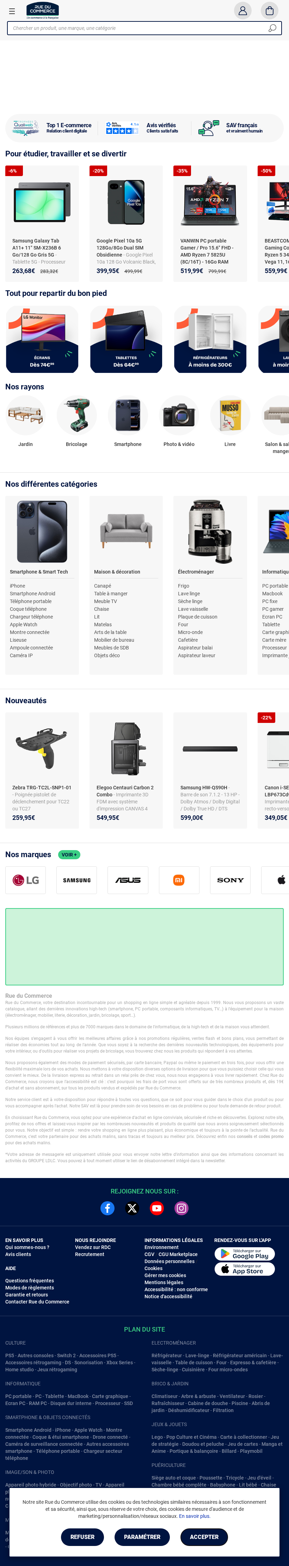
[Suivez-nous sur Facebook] (107, 1208)
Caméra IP (21, 655)
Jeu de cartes (243, 1444)
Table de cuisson (194, 1362)
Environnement (161, 1247)
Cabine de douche (208, 1403)
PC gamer (273, 609)
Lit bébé (248, 1485)
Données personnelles (169, 1261)
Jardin (25, 444)
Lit (97, 617)
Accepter (204, 1537)
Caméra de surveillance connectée (44, 1444)
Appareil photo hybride (30, 1485)
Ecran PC (272, 617)
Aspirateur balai (195, 648)
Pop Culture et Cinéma (191, 1437)
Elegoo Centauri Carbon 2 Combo (125, 791)
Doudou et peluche (203, 1444)
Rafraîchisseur (168, 1403)
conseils (244, 1136)
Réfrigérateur (167, 1355)
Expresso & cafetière (253, 1362)
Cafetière (188, 640)
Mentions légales (163, 1282)
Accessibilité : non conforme (176, 1289)
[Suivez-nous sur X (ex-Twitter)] (132, 1208)
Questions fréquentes (29, 1280)
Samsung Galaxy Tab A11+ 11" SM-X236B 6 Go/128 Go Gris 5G (36, 248)
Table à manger (111, 593)
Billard (229, 1451)
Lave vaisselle (193, 609)
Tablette (271, 624)
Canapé (102, 586)
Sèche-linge (165, 1369)
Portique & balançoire (194, 1451)
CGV (149, 1254)
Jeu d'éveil (259, 1478)
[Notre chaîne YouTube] (157, 1208)
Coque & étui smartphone (60, 1437)
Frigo (183, 586)
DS (68, 1362)
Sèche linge (190, 601)
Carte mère (274, 640)
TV (99, 1485)
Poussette (210, 1478)
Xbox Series (119, 1362)
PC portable (275, 586)
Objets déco (107, 655)
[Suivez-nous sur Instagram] (181, 1208)
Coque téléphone (28, 609)
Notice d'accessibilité (168, 1296)
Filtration (223, 1410)
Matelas (103, 624)
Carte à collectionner (243, 1437)
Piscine (240, 1403)
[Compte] (242, 10)
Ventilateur (232, 1396)
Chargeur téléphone (31, 617)
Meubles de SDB (111, 648)
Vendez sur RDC (93, 1247)
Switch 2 (66, 1355)
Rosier (255, 1396)
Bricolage (76, 444)
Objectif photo (76, 1485)
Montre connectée (29, 632)
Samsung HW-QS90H (204, 787)
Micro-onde (190, 632)
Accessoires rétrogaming (33, 1362)
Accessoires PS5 (97, 1355)
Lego (157, 1437)
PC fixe (269, 601)
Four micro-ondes (228, 1369)
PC (38, 1396)
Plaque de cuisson (197, 617)
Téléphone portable (30, 601)
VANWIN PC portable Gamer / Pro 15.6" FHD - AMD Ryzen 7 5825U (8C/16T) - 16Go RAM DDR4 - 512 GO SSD (207, 255)
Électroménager (196, 572)
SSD (128, 1403)
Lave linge (189, 593)
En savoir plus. (195, 1516)
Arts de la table (110, 632)
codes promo (271, 1136)
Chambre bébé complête (179, 1485)
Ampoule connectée (31, 648)
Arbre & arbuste (198, 1396)
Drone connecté (110, 1437)
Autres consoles (36, 1355)
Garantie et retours (26, 1295)
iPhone (17, 586)
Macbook (272, 593)
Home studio (19, 1369)
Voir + (69, 855)
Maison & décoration (117, 572)
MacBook (78, 1396)
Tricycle (235, 1478)
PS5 (9, 1355)
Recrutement (89, 1254)
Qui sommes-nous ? (27, 1247)
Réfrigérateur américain (240, 1355)
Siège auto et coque (174, 1478)
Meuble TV (105, 601)
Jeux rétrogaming (57, 1369)
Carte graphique (110, 1396)
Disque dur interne (71, 1403)
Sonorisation (88, 1362)
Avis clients (18, 1254)
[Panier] (270, 10)
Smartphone (128, 444)
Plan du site (144, 1329)
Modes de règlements (29, 1287)
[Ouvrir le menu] (12, 11)
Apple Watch (23, 624)
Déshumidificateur (188, 1410)
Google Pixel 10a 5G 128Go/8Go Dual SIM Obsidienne (120, 248)
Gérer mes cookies (165, 1275)
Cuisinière (193, 1369)
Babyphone (222, 1485)
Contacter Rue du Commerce (37, 1302)
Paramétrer (142, 1537)
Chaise (101, 609)
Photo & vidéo (179, 444)
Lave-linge (197, 1355)
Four (183, 624)
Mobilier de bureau (114, 640)
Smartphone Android (32, 593)
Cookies (153, 1268)
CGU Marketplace (178, 1254)
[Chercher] (272, 28)
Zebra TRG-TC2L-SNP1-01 (42, 787)
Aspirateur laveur (196, 655)
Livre (230, 444)
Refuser (82, 1537)
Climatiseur (165, 1396)
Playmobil (251, 1451)
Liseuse (18, 640)
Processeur (274, 648)
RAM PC (38, 1403)
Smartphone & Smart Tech (39, 572)
